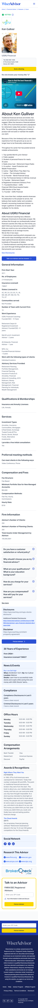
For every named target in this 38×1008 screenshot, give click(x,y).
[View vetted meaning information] (12, 14)
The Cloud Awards (10, 818)
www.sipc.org (26, 861)
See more (5, 603)
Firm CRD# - (9, 654)
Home (3, 9)
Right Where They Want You (14, 772)
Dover (27, 9)
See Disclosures (8, 253)
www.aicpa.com (12, 861)
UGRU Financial (9, 55)
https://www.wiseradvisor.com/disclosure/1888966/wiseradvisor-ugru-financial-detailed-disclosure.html (19, 623)
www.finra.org (11, 857)
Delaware (20, 9)
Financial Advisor (11, 9)
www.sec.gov (26, 857)
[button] (19, 550)
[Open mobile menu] (34, 4)
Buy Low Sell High (10, 671)
